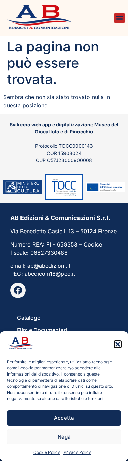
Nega (64, 436)
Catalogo (29, 317)
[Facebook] (18, 290)
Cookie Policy (46, 452)
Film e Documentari (42, 330)
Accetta (64, 418)
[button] (117, 344)
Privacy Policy (77, 452)
